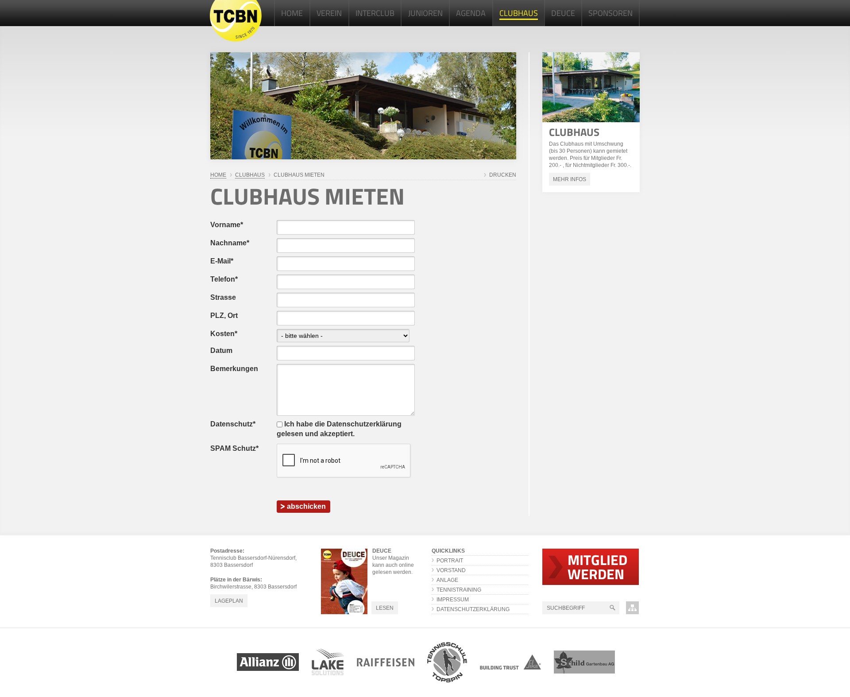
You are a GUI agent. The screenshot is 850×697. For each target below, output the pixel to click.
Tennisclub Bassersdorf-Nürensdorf (236, 21)
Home (218, 175)
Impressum (453, 599)
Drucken (502, 175)
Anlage (447, 580)
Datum (221, 350)
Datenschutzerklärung (473, 609)
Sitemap (632, 607)
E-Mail (221, 261)
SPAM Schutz (234, 448)
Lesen (385, 608)
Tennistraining (459, 590)
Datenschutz (232, 424)
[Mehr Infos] (591, 87)
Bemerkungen (234, 368)
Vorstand (451, 570)
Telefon (224, 279)
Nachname (229, 243)
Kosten (223, 333)
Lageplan (229, 601)
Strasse (223, 297)
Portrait (450, 561)
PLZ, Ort (224, 315)
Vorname (226, 224)
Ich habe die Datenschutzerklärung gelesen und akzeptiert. (339, 429)
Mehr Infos (569, 179)
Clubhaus (574, 132)
